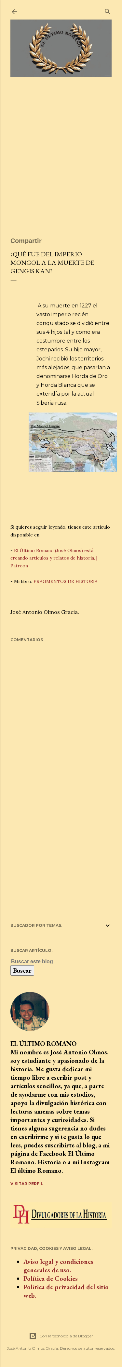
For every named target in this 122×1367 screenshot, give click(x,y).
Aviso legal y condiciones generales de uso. (58, 1265)
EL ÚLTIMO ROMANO (43, 1043)
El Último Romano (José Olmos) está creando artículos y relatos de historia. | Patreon (53, 558)
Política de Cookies (50, 1278)
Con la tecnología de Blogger (66, 1335)
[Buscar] (108, 10)
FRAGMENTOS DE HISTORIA (66, 581)
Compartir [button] (26, 240)
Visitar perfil (26, 1183)
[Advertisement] (61, 160)
